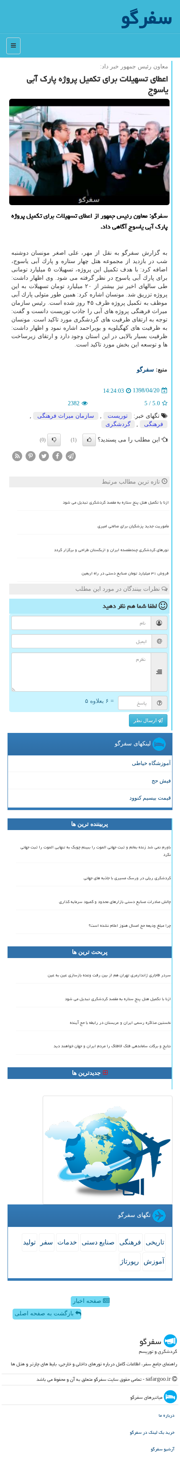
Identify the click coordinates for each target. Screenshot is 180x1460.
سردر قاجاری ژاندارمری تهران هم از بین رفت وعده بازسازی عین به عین (109, 975)
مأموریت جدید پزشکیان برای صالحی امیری (133, 526)
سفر (46, 1242)
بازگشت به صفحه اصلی (45, 1313)
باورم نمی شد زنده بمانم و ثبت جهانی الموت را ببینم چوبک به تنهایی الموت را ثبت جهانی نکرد (96, 850)
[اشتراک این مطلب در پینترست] (30, 455)
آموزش (154, 1261)
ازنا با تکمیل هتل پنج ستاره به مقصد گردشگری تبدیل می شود (116, 502)
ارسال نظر (146, 720)
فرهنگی (153, 424)
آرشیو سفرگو (163, 1449)
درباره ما (167, 1415)
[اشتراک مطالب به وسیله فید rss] (17, 455)
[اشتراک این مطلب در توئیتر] (44, 455)
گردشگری (118, 424)
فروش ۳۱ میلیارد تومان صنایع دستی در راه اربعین (125, 573)
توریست (118, 416)
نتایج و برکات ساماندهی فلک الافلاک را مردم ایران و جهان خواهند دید (112, 1046)
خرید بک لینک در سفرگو (152, 1432)
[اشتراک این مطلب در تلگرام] (71, 455)
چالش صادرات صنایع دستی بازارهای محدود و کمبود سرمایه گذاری (115, 902)
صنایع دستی (98, 1242)
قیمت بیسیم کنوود (150, 798)
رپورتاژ (129, 1261)
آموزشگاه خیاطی (151, 763)
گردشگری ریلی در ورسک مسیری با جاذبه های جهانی (127, 878)
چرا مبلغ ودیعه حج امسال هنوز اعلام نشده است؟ (130, 925)
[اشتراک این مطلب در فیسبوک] (57, 455)
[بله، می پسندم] (89, 440)
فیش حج (161, 781)
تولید (29, 1242)
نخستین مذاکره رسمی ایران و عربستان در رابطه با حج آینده (120, 1022)
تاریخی (155, 1242)
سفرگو (145, 369)
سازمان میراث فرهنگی (65, 416)
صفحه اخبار (88, 1301)
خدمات (67, 1242)
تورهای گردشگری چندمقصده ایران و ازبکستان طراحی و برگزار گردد (111, 550)
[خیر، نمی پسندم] (54, 440)
